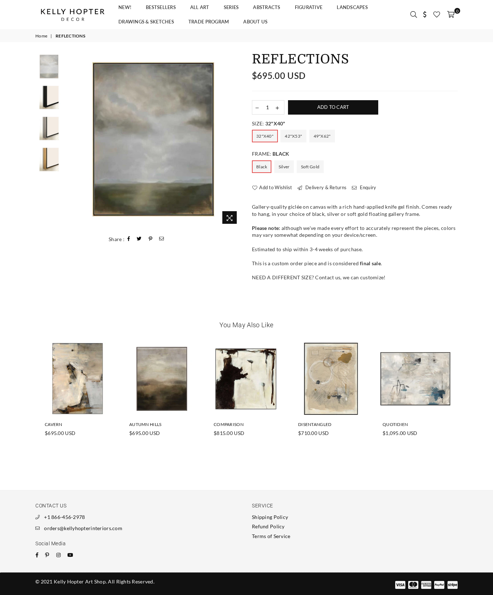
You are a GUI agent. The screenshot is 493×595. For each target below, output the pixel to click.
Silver (284, 166)
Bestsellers (161, 7)
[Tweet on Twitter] (139, 239)
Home (41, 36)
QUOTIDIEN (395, 424)
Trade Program (208, 22)
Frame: (270, 154)
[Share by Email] (161, 239)
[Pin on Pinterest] (150, 239)
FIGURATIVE (309, 7)
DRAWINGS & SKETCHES (146, 22)
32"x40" (265, 136)
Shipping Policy (270, 517)
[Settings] (425, 14)
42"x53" (293, 136)
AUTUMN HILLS (145, 424)
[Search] (413, 14)
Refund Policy (268, 526)
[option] (153, 140)
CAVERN (53, 424)
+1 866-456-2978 (64, 517)
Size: (268, 123)
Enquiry (367, 187)
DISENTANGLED (314, 424)
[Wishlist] (437, 14)
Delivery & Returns (325, 187)
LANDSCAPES (352, 7)
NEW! (124, 7)
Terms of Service (271, 536)
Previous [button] (72, 140)
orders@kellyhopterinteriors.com (83, 528)
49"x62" (322, 136)
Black (261, 166)
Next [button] (234, 140)
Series (231, 7)
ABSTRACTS (266, 7)
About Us (255, 22)
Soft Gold (310, 166)
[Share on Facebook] (129, 239)
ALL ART (199, 7)
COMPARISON (229, 424)
